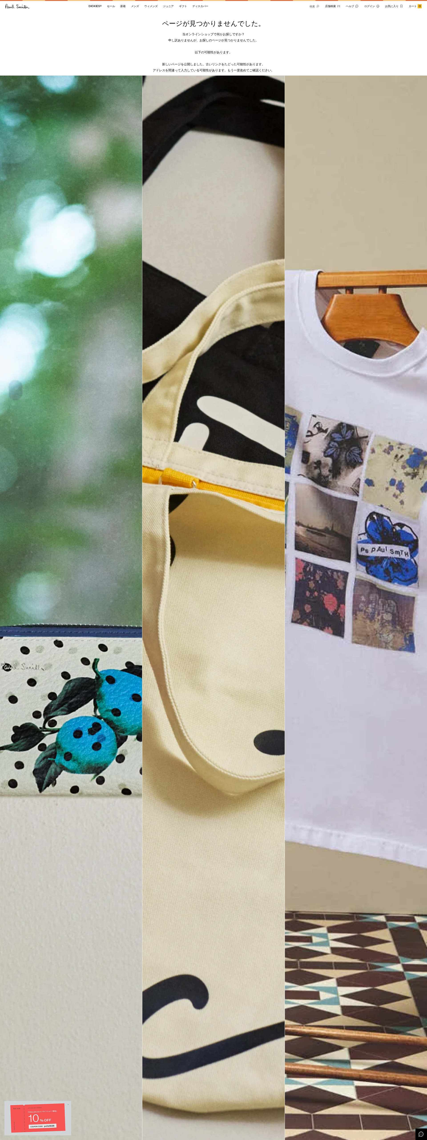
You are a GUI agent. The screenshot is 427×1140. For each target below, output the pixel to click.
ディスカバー (200, 6)
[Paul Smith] (17, 6)
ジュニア (168, 6)
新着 (123, 6)
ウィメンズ (151, 6)
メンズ (135, 6)
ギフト (183, 6)
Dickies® (95, 6)
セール (111, 6)
